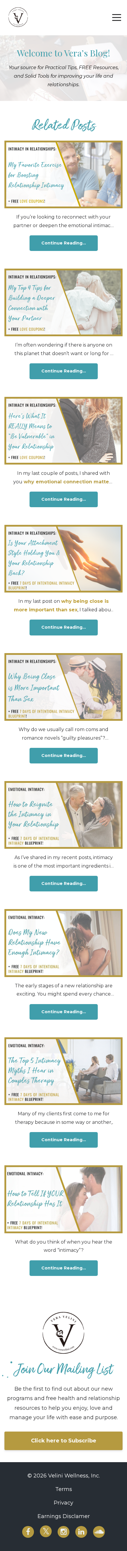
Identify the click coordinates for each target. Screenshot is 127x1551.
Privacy (63, 1503)
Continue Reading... (63, 243)
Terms (63, 1489)
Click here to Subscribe (63, 1440)
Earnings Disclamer (64, 1516)
